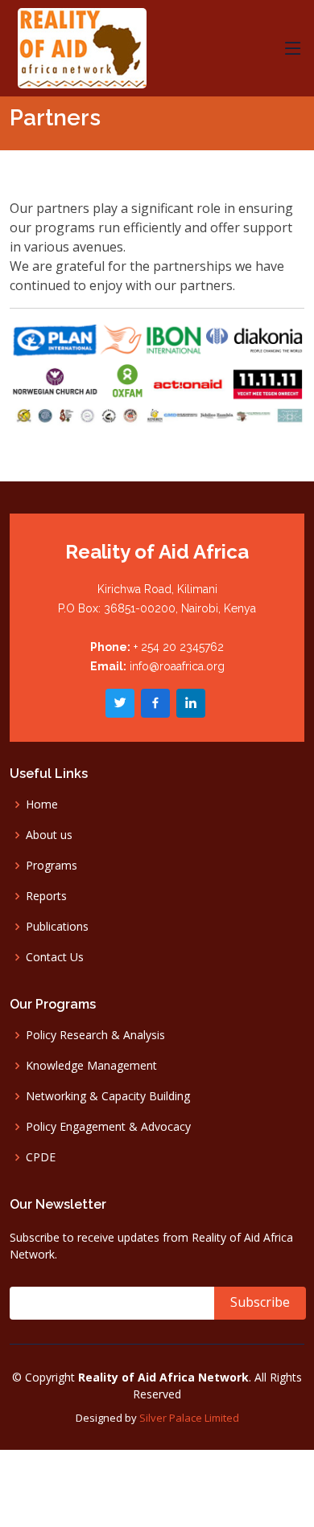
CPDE (41, 1157)
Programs (51, 865)
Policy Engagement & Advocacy (108, 1126)
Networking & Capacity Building (108, 1096)
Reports (46, 896)
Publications (57, 926)
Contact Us (55, 957)
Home (42, 804)
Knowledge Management (91, 1065)
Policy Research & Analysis (95, 1035)
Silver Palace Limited (189, 1417)
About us (49, 835)
